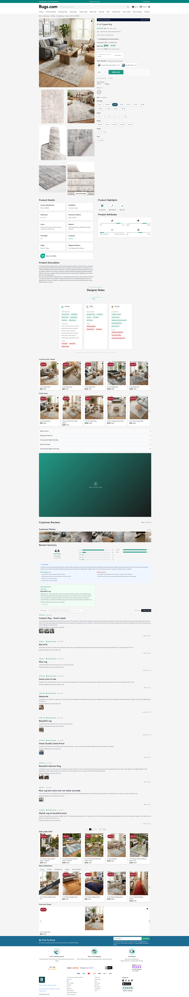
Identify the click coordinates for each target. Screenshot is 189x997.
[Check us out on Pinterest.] (132, 980)
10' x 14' (123, 109)
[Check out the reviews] (127, 989)
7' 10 (125, 116)
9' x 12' (108, 109)
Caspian (67, 16)
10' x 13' (116, 109)
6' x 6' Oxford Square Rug (136, 421)
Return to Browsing (44, 16)
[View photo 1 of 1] (41, 707)
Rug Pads (101, 12)
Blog (68, 981)
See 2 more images (81, 193)
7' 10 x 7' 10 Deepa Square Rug (115, 421)
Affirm (68, 986)
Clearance (147, 12)
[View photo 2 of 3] (46, 631)
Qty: (99, 72)
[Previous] (40, 376)
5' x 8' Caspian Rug (90, 387)
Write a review (113, 28)
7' (119, 116)
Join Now (146, 938)
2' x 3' (99, 104)
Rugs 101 (96, 985)
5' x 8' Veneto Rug (134, 387)
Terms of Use (43, 985)
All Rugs (41, 12)
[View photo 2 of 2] (46, 777)
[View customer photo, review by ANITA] (44, 537)
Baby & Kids (93, 12)
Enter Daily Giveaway (72, 992)
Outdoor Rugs (83, 12)
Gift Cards (69, 979)
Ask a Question (102, 78)
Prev (87, 829)
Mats (108, 12)
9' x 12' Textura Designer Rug (115, 897)
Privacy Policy (142, 941)
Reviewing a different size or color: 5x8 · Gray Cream (51, 726)
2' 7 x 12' (122, 124)
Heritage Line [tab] (58, 869)
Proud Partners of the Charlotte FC (75, 977)
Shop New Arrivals (94, 1)
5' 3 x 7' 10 (100, 140)
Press (95, 990)
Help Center (97, 983)
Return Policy (97, 986)
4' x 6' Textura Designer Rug (69, 897)
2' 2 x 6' (100, 124)
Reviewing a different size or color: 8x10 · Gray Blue (53, 602)
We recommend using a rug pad (115, 61)
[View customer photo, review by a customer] (55, 537)
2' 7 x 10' (115, 124)
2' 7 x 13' (130, 124)
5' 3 (110, 116)
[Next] (149, 376)
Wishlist (145, 7)
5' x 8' (121, 104)
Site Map (69, 985)
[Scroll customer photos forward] (150, 537)
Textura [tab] (42, 869)
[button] (91, 21)
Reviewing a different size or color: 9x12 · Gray (50, 649)
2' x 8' (107, 124)
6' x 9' (128, 104)
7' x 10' (135, 104)
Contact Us (97, 977)
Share (111, 78)
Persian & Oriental (51, 12)
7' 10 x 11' (100, 109)
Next (104, 829)
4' (104, 116)
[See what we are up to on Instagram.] (126, 980)
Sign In (136, 7)
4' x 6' (115, 104)
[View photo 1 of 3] (41, 631)
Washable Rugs (62, 12)
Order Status (146, 1)
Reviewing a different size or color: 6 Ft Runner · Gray (51, 684)
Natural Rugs (73, 12)
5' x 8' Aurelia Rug (112, 859)
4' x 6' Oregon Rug (67, 387)
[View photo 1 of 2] (41, 777)
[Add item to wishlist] (57, 363)
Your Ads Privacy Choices (46, 989)
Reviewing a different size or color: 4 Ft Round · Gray (51, 667)
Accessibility (97, 988)
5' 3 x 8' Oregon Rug (112, 387)
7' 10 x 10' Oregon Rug (90, 421)
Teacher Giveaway (71, 994)
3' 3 (99, 116)
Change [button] (107, 84)
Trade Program (70, 990)
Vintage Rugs (60, 16)
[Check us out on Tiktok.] (129, 980)
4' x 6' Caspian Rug (45, 387)
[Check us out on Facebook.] (123, 980)
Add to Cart (116, 72)
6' (98, 132)
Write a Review (147, 610)
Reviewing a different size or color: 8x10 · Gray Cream (51, 627)
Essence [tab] (49, 869)
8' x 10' (142, 104)
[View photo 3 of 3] (52, 631)
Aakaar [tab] (67, 869)
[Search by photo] (61, 6)
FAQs (95, 981)
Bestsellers (69, 988)
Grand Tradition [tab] (76, 869)
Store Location (70, 983)
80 (100, 829)
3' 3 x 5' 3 (107, 104)
